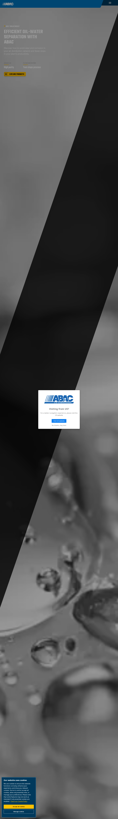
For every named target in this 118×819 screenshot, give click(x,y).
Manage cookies (18, 811)
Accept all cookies (19, 806)
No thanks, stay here (59, 425)
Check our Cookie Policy (19, 801)
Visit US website (59, 421)
